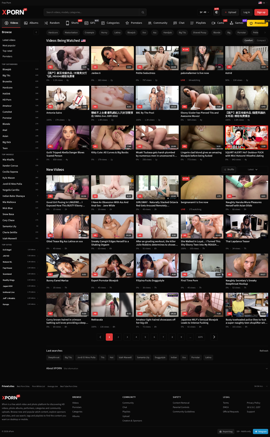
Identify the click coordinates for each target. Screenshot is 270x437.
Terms (226, 402)
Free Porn (6, 3)
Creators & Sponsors (132, 420)
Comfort (249, 40)
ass (154, 32)
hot (111, 357)
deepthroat (53, 357)
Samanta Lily (143, 357)
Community (128, 402)
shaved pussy (199, 32)
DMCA (226, 407)
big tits (182, 32)
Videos (75, 402)
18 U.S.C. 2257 (253, 407)
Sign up (261, 12)
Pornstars (7, 56)
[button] (266, 32)
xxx (144, 32)
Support (251, 411)
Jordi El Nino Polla (86, 357)
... (190, 337)
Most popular (9, 45)
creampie (89, 32)
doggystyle (160, 357)
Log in (247, 12)
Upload (126, 416)
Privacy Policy (253, 402)
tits (102, 357)
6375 (200, 337)
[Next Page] (214, 337)
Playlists (126, 411)
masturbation (71, 32)
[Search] (142, 12)
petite (256, 32)
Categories (77, 411)
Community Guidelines (184, 411)
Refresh (264, 350)
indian (174, 357)
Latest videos (9, 40)
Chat (125, 407)
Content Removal (181, 402)
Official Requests (231, 411)
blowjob (131, 32)
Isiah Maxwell (125, 357)
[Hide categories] (36, 32)
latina (117, 32)
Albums (76, 416)
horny (104, 32)
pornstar (241, 32)
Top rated (7, 51)
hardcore (53, 32)
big (228, 32)
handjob (167, 32)
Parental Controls (181, 407)
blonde (216, 32)
